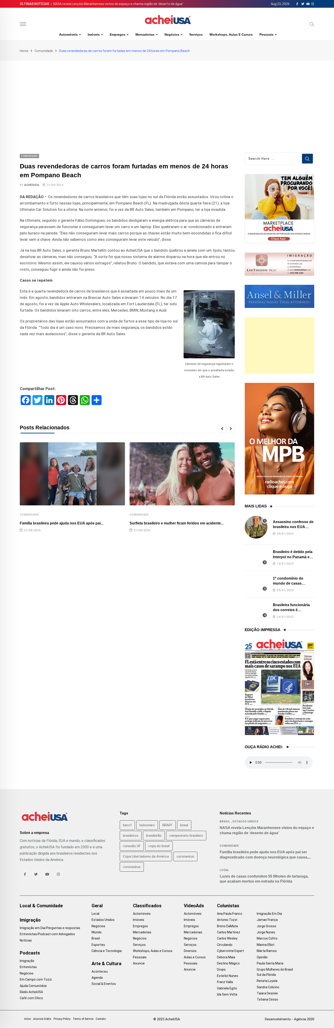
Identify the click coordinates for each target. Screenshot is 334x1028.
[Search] (312, 24)
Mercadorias (145, 34)
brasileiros (130, 836)
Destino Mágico (228, 963)
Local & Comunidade (41, 905)
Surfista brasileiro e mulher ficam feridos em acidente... (177, 523)
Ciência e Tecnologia (107, 951)
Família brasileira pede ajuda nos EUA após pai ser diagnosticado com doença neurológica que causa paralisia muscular (263, 857)
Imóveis (94, 34)
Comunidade (44, 51)
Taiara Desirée (267, 993)
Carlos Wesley (227, 938)
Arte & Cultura (106, 963)
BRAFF (167, 825)
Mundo (97, 932)
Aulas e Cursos (195, 957)
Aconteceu (100, 971)
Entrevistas (28, 967)
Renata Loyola (267, 981)
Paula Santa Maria (270, 963)
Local (224, 870)
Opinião (262, 957)
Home (24, 51)
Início (27, 1019)
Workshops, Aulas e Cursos (231, 34)
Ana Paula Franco (229, 913)
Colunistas (228, 905)
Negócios (172, 34)
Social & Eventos (104, 984)
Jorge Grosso (266, 926)
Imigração (30, 920)
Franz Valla (225, 982)
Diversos (190, 951)
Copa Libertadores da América (146, 856)
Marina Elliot (265, 945)
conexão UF (132, 846)
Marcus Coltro (267, 938)
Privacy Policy (62, 1019)
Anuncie (139, 963)
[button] (222, 429)
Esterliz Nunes (227, 976)
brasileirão (154, 836)
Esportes (98, 945)
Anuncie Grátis (42, 1019)
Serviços (196, 34)
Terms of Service (83, 1019)
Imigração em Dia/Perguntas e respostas (50, 928)
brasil (184, 825)
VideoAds (194, 905)
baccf (127, 825)
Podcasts (30, 953)
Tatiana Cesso (267, 999)
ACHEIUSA (31, 185)
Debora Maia (226, 957)
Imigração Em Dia (269, 913)
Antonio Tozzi (227, 920)
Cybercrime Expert (230, 951)
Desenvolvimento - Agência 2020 (289, 1019)
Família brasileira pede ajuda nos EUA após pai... (61, 523)
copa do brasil (158, 846)
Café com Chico (31, 998)
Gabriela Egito (227, 988)
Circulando (224, 945)
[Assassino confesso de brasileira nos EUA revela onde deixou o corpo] (256, 527)
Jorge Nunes (266, 932)
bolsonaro (147, 825)
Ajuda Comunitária (33, 986)
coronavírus (132, 867)
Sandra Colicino (268, 987)
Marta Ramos (267, 951)
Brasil (225, 821)
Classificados (147, 905)
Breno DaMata (227, 926)
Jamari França (267, 920)
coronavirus (185, 856)
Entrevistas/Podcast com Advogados (47, 934)
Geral (97, 905)
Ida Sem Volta (227, 994)
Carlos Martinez (228, 932)
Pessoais (266, 34)
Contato (101, 1019)
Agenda (97, 977)
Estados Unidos (246, 821)
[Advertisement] (167, 95)
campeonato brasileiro (186, 836)
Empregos (117, 34)
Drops (221, 969)
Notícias (26, 940)
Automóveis (68, 34)
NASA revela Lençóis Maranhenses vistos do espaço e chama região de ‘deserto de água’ (118, 4)
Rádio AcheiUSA (31, 992)
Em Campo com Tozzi (36, 979)
